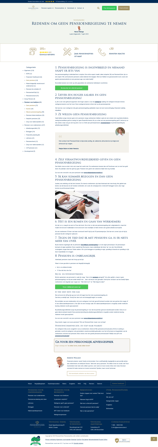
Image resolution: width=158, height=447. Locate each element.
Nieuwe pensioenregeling (33, 112)
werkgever (98, 102)
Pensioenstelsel (31, 96)
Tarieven (99, 384)
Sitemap (73, 439)
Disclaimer (85, 439)
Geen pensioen (30, 80)
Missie (30, 384)
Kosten (28, 109)
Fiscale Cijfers (103, 439)
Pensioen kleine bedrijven (33, 115)
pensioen (95, 277)
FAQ (85, 384)
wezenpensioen (105, 123)
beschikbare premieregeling (89, 245)
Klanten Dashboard (118, 383)
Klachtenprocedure (54, 384)
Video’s (64, 384)
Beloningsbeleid (94, 439)
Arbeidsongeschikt (31, 128)
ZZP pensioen (30, 148)
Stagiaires (72, 384)
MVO (79, 384)
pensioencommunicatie (62, 336)
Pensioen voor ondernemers (32, 125)
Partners (91, 384)
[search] (98, 8)
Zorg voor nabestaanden (33, 122)
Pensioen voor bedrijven (31, 102)
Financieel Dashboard (32, 77)
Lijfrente (29, 138)
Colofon (79, 439)
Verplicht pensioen (31, 118)
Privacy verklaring (50, 439)
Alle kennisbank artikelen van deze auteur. (81, 373)
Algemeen (27, 70)
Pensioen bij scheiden (32, 89)
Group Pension (28, 99)
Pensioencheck (30, 141)
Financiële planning (32, 135)
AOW (27, 74)
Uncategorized (28, 151)
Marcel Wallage (79, 32)
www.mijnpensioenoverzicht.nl (93, 172)
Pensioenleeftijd (31, 92)
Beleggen (29, 131)
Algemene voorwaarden (63, 439)
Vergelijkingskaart (39, 384)
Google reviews (78, 443)
